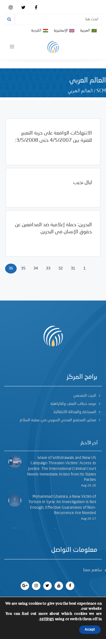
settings (47, 619)
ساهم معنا (92, 570)
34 (35, 268)
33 (48, 268)
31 (73, 268)
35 (23, 268)
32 (60, 268)
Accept (90, 629)
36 (10, 268)
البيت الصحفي (84, 396)
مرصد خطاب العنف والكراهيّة (73, 404)
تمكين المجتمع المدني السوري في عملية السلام (58, 420)
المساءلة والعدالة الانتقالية (74, 412)
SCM (101, 90)
